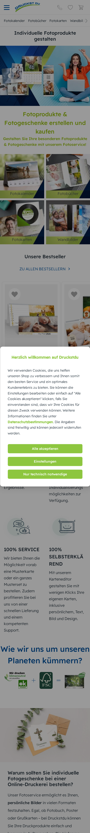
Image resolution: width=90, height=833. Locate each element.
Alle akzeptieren (45, 448)
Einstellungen (45, 461)
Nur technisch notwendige (45, 474)
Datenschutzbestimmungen (30, 422)
